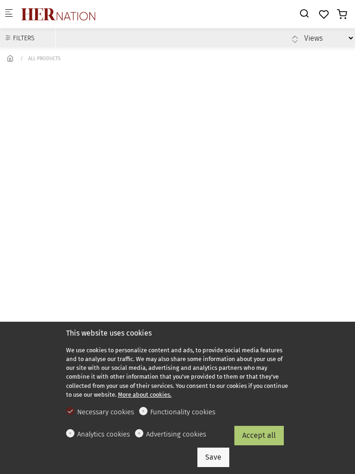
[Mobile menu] (9, 14)
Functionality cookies (182, 412)
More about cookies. (144, 394)
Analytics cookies (103, 434)
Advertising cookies (176, 434)
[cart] (342, 14)
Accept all (259, 435)
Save (213, 457)
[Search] (304, 13)
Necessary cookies (105, 412)
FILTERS (23, 38)
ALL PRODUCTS (44, 59)
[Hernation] (58, 13)
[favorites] (324, 14)
